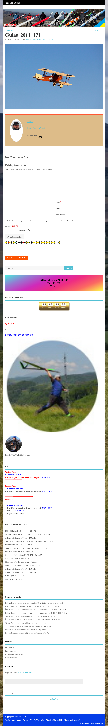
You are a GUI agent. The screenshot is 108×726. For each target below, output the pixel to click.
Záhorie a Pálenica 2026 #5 (16, 538)
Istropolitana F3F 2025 (14, 545)
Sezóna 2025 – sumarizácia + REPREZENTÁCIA (39, 606)
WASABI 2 (9, 579)
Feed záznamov (11, 651)
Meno (58, 202)
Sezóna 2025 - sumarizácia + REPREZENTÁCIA (25, 541)
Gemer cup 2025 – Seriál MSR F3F (41, 616)
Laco (30, 121)
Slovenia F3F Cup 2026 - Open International (23, 534)
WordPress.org (11, 658)
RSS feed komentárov (14, 654)
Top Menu (14, 2)
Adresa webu (60, 215)
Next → (97, 31)
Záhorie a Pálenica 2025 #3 (16, 572)
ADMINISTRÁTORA (26, 672)
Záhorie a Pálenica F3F (54, 720)
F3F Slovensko (39, 720)
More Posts (32, 128)
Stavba (7, 720)
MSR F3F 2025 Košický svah (17, 562)
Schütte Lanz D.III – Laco (45, 39)
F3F (31, 720)
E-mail (59, 208)
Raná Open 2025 (11, 576)
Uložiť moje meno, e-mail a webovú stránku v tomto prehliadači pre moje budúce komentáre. (41, 221)
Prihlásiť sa (9, 648)
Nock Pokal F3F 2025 (14, 559)
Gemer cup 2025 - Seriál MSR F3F (19, 555)
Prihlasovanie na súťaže (72, 720)
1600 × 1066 (30, 39)
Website (42, 128)
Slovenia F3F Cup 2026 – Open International (45, 603)
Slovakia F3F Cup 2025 (14, 552)
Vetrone (25, 720)
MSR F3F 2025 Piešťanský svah (18, 565)
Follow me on (14, 258)
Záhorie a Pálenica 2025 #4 (16, 569)
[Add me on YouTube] (40, 136)
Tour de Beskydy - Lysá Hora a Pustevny (21, 548)
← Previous (9, 31)
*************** (14, 681)
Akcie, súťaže (16, 720)
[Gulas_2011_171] (54, 108)
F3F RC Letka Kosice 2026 (16, 531)
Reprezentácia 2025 (15, 513)
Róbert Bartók (10, 603)
